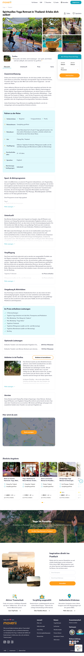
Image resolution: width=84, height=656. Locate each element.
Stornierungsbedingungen (43, 633)
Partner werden (73, 622)
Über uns (39, 623)
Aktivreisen (57, 639)
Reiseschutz (40, 636)
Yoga (4, 7)
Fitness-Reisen (57, 633)
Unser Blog (40, 629)
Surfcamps (56, 626)
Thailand (10, 7)
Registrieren (76, 2)
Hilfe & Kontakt (41, 626)
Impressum (13, 650)
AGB (5, 650)
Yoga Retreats (57, 623)
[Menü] (81, 646)
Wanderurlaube (58, 629)
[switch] (78, 650)
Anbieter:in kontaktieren (43, 357)
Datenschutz (22, 650)
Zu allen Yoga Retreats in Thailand (42, 531)
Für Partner (35, 2)
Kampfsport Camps (59, 636)
